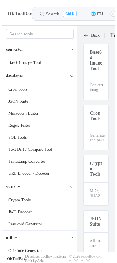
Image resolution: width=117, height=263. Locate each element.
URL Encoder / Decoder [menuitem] (29, 173)
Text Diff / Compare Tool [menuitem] (30, 149)
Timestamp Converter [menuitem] (26, 161)
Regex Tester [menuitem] (19, 125)
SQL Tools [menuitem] (17, 137)
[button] (96, 14)
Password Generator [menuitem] (25, 224)
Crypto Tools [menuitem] (19, 200)
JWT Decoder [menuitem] (20, 212)
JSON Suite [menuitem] (18, 101)
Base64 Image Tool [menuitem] (24, 62)
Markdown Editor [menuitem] (23, 113)
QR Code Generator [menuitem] (25, 251)
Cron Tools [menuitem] (17, 89)
